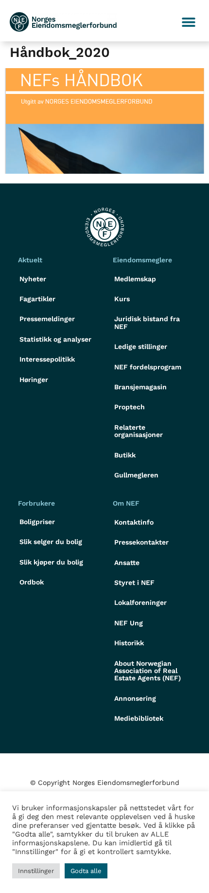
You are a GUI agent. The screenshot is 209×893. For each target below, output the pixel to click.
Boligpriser (37, 522)
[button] (188, 22)
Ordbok (31, 582)
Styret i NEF (134, 582)
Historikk (129, 643)
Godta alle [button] (86, 871)
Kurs (122, 299)
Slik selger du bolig (50, 542)
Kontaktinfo (134, 522)
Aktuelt (30, 260)
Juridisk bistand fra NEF (147, 322)
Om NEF (126, 503)
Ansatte (126, 562)
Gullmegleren (136, 475)
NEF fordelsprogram (147, 367)
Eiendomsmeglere (142, 260)
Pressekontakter (141, 542)
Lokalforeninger (140, 602)
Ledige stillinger (140, 346)
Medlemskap (135, 279)
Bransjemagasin (140, 387)
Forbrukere (36, 503)
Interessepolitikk (47, 359)
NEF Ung (128, 623)
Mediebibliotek (138, 718)
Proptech (129, 407)
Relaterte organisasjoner (138, 430)
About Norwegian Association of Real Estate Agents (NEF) (147, 670)
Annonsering (135, 698)
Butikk (125, 455)
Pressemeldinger (47, 319)
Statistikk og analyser (55, 339)
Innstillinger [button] (36, 871)
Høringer (33, 379)
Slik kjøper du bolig (51, 562)
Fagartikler (37, 299)
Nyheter (32, 279)
